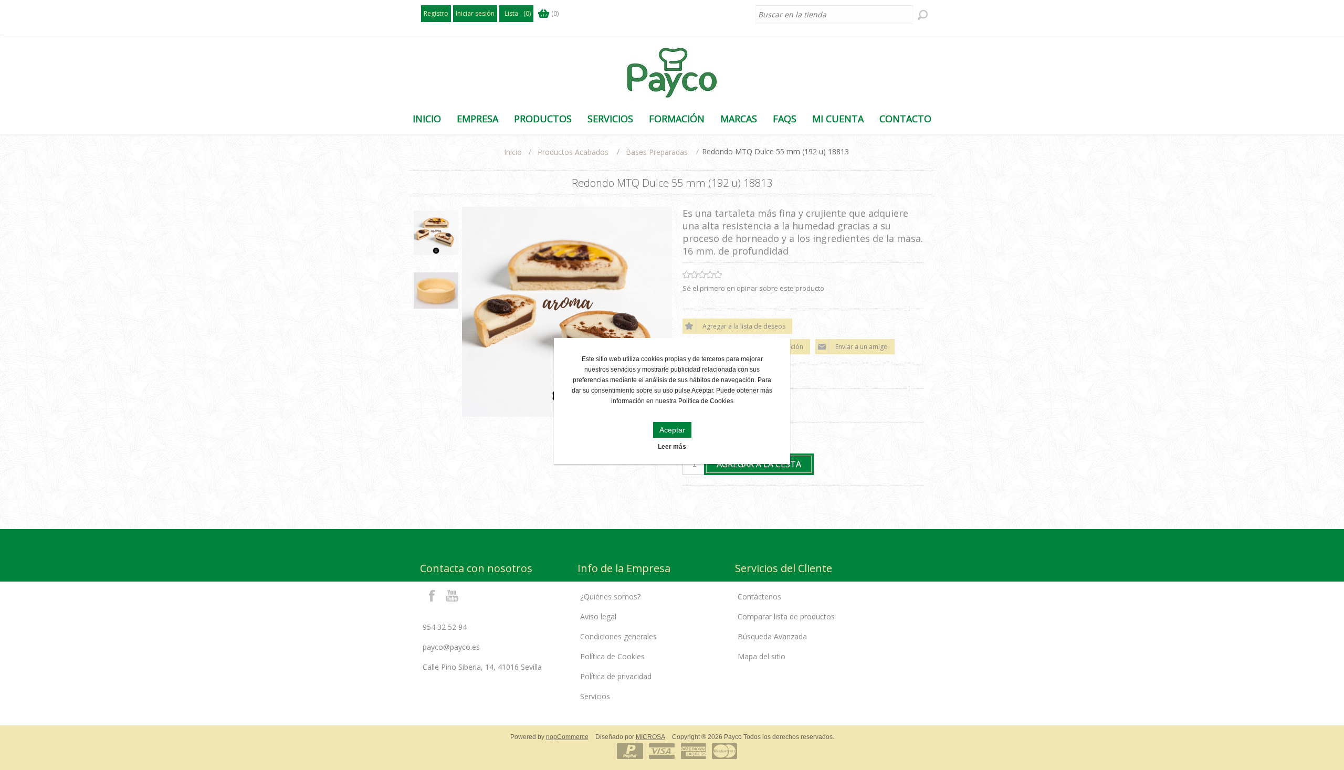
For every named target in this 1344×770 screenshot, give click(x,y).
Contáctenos (759, 597)
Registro (436, 13)
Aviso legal (598, 616)
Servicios (595, 696)
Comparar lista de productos (786, 616)
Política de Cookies (612, 656)
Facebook (432, 595)
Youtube (452, 595)
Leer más (672, 446)
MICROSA (650, 737)
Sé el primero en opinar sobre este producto (753, 288)
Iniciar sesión (475, 13)
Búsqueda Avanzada (772, 636)
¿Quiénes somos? (610, 597)
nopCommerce (567, 737)
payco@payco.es (451, 647)
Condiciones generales (618, 636)
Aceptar (672, 430)
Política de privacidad (616, 676)
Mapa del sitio (761, 656)
